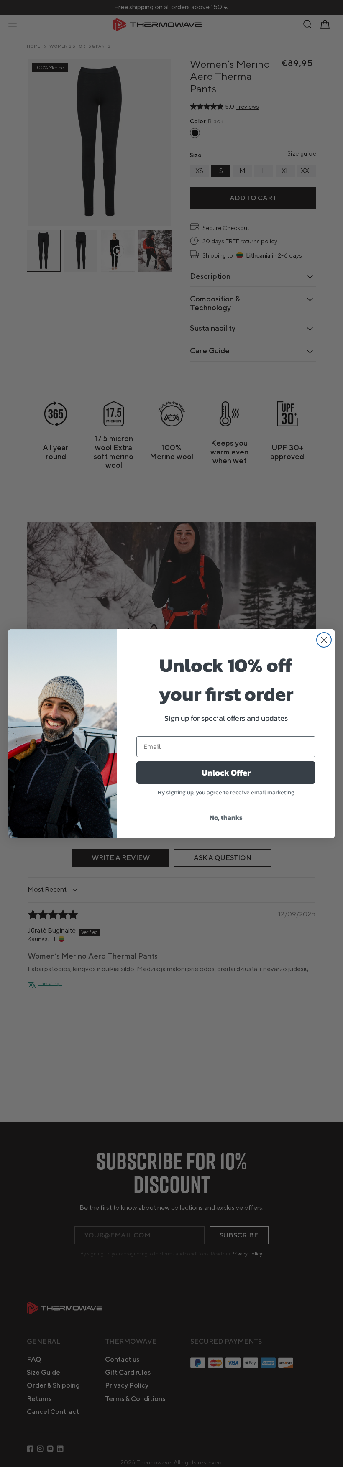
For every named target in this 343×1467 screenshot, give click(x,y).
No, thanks (226, 817)
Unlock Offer (226, 772)
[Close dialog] (324, 640)
